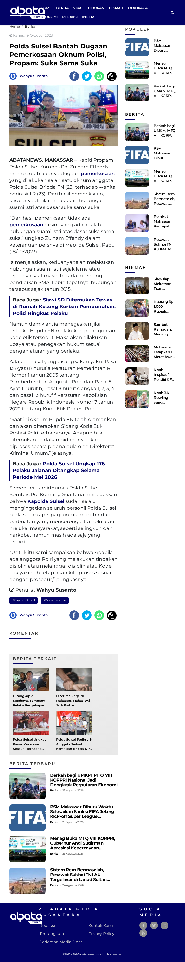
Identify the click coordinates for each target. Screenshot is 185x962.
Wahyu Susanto (34, 76)
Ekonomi (49, 17)
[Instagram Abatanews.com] (164, 925)
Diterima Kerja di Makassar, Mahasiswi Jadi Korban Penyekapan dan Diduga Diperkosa (73, 705)
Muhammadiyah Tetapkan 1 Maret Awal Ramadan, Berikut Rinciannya (168, 359)
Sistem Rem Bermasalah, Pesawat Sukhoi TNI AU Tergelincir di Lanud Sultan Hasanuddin (78, 877)
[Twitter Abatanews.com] (154, 925)
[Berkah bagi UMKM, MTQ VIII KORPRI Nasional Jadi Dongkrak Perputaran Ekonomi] (27, 786)
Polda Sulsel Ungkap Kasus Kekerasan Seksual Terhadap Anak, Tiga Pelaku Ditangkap (29, 749)
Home (46, 8)
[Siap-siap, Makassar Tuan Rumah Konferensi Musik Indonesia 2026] (137, 285)
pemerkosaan (98, 173)
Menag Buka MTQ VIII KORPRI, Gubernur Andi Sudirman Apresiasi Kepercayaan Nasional (82, 845)
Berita (62, 8)
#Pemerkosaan (55, 600)
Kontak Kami (100, 925)
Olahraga (138, 8)
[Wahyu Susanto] (14, 76)
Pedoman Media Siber (61, 942)
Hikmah (116, 8)
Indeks (88, 17)
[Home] (172, 12)
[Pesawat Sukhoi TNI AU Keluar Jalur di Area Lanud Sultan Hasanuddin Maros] (137, 246)
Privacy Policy (101, 933)
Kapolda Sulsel (45, 501)
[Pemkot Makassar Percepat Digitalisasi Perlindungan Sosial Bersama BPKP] (137, 223)
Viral (78, 8)
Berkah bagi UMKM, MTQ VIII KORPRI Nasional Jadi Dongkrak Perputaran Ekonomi (84, 780)
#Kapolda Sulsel (23, 600)
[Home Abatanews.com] (27, 12)
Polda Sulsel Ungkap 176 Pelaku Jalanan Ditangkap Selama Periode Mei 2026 (59, 470)
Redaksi (70, 17)
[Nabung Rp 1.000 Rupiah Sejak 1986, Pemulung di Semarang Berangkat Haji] (137, 308)
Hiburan (96, 8)
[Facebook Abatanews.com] (143, 925)
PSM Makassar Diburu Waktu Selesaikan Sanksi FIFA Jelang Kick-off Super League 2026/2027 (82, 814)
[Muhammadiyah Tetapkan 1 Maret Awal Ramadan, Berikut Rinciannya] (137, 353)
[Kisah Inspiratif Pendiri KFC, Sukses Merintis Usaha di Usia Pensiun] (137, 376)
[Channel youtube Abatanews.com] (143, 933)
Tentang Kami (53, 933)
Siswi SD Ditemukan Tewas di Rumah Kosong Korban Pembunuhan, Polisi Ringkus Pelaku (64, 306)
